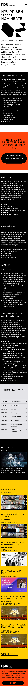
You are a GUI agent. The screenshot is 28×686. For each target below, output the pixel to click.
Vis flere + (9, 654)
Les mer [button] (18, 679)
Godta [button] (13, 683)
